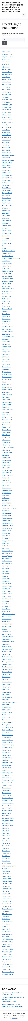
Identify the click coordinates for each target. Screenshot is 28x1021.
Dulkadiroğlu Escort (8, 336)
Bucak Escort (6, 238)
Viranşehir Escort (7, 941)
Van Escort (5, 936)
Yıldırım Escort (6, 959)
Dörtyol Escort (6, 329)
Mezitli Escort (6, 684)
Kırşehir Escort (6, 588)
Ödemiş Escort (6, 725)
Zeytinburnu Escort (8, 972)
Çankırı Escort (6, 266)
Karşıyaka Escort (7, 541)
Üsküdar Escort (6, 931)
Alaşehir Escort (6, 94)
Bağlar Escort (6, 157)
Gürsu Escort (6, 455)
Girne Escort (6, 435)
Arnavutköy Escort (7, 122)
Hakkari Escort (6, 457)
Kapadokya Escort (7, 513)
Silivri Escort (6, 836)
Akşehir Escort (6, 87)
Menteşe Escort (7, 672)
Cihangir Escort (6, 296)
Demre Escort (6, 316)
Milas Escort (6, 689)
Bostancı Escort (7, 233)
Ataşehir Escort (6, 137)
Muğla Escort (6, 694)
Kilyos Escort (6, 578)
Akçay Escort (6, 77)
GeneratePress (14, 1018)
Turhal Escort (6, 911)
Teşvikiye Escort (7, 888)
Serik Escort (5, 815)
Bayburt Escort (6, 185)
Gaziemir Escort (7, 420)
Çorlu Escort (6, 299)
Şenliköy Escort (6, 808)
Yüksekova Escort (7, 964)
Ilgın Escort (5, 480)
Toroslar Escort (6, 899)
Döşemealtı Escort (7, 331)
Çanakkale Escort (7, 256)
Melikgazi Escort (7, 664)
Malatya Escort (6, 644)
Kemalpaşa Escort (7, 563)
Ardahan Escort (7, 120)
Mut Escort (5, 704)
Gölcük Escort (6, 437)
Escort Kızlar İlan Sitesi (9, 1001)
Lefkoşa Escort (6, 631)
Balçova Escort (6, 165)
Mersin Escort (6, 677)
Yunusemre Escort (7, 967)
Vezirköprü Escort (7, 939)
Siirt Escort (5, 828)
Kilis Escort (5, 576)
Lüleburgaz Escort (7, 636)
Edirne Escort (6, 344)
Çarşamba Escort (7, 271)
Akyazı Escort (6, 89)
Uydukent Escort (7, 934)
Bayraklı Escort (6, 188)
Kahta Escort (6, 510)
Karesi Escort (6, 536)
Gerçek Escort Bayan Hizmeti (11, 1004)
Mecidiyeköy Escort (8, 662)
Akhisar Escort (6, 82)
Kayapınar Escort (7, 553)
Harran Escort (6, 465)
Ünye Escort (6, 924)
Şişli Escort (5, 848)
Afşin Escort (5, 59)
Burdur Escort (6, 246)
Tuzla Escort (6, 919)
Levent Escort (6, 634)
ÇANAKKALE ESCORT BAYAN (11, 258)
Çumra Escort (6, 306)
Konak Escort (6, 601)
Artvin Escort (6, 130)
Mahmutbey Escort (8, 641)
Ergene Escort (6, 372)
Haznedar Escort (7, 470)
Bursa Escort (6, 248)
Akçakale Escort (7, 72)
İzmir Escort (5, 498)
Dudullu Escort (6, 334)
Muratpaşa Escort (7, 697)
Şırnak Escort (6, 856)
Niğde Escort (6, 715)
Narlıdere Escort (7, 707)
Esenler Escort (6, 384)
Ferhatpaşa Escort (7, 402)
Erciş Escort (5, 359)
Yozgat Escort (6, 962)
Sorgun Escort (6, 863)
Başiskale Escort (7, 178)
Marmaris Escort (7, 657)
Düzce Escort (6, 339)
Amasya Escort (6, 107)
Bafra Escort (6, 150)
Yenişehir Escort (7, 951)
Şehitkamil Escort (7, 800)
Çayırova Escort (7, 276)
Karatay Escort (6, 533)
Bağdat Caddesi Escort (9, 155)
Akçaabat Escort (7, 69)
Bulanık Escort (6, 243)
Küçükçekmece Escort (8, 614)
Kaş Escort (5, 548)
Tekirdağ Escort (7, 881)
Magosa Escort (6, 639)
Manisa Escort (6, 651)
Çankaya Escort (7, 263)
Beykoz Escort (6, 198)
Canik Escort (6, 261)
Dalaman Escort (7, 309)
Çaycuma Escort (7, 273)
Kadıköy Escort (6, 503)
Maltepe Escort (6, 646)
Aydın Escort (6, 145)
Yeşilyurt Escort (7, 957)
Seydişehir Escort (7, 820)
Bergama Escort (7, 193)
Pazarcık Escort (6, 752)
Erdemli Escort (6, 362)
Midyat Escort (6, 687)
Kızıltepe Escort (7, 594)
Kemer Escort (6, 566)
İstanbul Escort (6, 495)
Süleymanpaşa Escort (8, 866)
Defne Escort (6, 314)
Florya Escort (6, 412)
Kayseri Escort (6, 558)
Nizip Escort (5, 720)
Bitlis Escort (5, 218)
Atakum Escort (6, 135)
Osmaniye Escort (7, 742)
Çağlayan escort (7, 253)
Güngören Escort (7, 452)
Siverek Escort (6, 853)
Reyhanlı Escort (6, 757)
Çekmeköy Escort (7, 278)
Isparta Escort (6, 493)
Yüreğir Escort (6, 969)
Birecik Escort (6, 215)
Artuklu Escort (6, 127)
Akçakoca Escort (7, 74)
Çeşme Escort (6, 283)
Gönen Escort (6, 440)
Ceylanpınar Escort (8, 288)
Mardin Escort (6, 654)
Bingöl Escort (6, 213)
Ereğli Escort (6, 364)
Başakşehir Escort (7, 175)
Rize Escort (5, 760)
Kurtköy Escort (6, 621)
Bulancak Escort (7, 241)
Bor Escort (5, 228)
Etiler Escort (5, 392)
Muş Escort (5, 699)
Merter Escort (6, 679)
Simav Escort (6, 841)
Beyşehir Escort (7, 205)
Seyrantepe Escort (7, 825)
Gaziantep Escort (7, 417)
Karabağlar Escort (7, 518)
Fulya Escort (6, 415)
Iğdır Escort (5, 478)
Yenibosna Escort (7, 949)
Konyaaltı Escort (7, 606)
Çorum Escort (6, 301)
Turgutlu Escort (6, 906)
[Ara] (4, 43)
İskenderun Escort (7, 490)
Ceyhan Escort (6, 286)
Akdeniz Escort (6, 79)
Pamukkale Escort (7, 747)
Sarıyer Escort (6, 793)
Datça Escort (6, 311)
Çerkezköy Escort (7, 281)
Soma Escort (6, 861)
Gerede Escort (6, 430)
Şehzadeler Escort (7, 803)
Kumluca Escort (6, 616)
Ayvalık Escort (6, 147)
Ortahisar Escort (7, 737)
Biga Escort (5, 208)
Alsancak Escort (7, 99)
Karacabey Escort (7, 523)
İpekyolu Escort (6, 488)
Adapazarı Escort (7, 54)
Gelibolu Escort (6, 425)
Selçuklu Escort (6, 805)
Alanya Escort (6, 92)
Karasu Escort (6, 530)
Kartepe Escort (6, 546)
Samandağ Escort (7, 772)
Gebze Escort (6, 422)
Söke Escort (5, 858)
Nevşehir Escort (7, 712)
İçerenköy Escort (7, 475)
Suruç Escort (6, 868)
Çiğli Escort (5, 294)
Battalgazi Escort (7, 183)
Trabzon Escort (6, 901)
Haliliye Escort (6, 460)
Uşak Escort (5, 929)
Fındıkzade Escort (7, 409)
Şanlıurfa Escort (7, 783)
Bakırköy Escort (6, 162)
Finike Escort (6, 407)
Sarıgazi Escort (6, 790)
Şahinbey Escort (7, 765)
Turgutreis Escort (7, 909)
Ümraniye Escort (7, 921)
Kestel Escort (6, 573)
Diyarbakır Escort (7, 326)
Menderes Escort (7, 667)
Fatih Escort (5, 397)
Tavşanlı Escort (6, 878)
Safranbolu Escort (7, 762)
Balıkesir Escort (6, 167)
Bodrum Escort (6, 220)
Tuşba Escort (6, 916)
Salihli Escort (6, 770)
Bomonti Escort (6, 225)
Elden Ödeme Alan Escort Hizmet (12, 1006)
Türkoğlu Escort (7, 914)
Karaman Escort (7, 528)
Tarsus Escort (6, 873)
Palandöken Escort (8, 745)
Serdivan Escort (7, 810)
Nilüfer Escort (6, 717)
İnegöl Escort (6, 485)
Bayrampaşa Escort (8, 190)
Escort (4, 382)
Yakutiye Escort (6, 944)
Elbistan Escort (6, 354)
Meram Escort (6, 674)
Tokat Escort (6, 894)
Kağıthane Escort (7, 505)
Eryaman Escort (7, 374)
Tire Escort (5, 891)
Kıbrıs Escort (6, 581)
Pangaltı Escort (6, 750)
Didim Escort (6, 324)
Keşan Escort (6, 571)
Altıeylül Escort (6, 102)
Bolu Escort (5, 223)
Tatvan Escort (6, 876)
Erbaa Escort (6, 357)
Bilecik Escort (6, 210)
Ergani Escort (6, 369)
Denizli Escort (6, 319)
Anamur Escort (6, 109)
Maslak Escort (6, 659)
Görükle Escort (6, 442)
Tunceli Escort (6, 904)
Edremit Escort (6, 346)
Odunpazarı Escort (7, 727)
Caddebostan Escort (8, 251)
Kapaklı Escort (6, 515)
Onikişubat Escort (7, 730)
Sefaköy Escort (6, 795)
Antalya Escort (6, 117)
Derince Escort (6, 321)
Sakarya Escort (6, 767)
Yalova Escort (6, 946)
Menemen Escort (7, 669)
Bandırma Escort (7, 170)
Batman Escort (6, 180)
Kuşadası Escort (7, 624)
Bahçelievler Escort (8, 160)
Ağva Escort (5, 67)
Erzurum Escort (6, 379)
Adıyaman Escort (7, 57)
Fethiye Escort (6, 404)
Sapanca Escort (7, 785)
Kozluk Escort (6, 611)
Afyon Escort (6, 62)
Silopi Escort (6, 838)
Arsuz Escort (6, 125)
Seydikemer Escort (8, 818)
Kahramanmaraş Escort (9, 508)
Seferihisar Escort (7, 798)
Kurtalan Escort (6, 619)
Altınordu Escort (7, 104)
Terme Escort (6, 886)
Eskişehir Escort (7, 389)
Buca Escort (5, 236)
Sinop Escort (6, 843)
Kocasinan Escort (7, 599)
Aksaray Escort (6, 84)
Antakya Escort (6, 115)
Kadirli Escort (6, 500)
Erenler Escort (6, 367)
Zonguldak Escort (7, 974)
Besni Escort (6, 195)
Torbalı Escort (6, 896)
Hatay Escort (6, 467)
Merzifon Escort (7, 682)
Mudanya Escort (7, 692)
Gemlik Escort (6, 427)
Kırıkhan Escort (6, 583)
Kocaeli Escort (6, 596)
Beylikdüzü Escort (7, 200)
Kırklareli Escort (7, 586)
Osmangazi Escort (7, 740)
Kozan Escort (6, 609)
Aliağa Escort (6, 97)
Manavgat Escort (7, 649)
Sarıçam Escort (6, 788)
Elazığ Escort (6, 351)
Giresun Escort (6, 432)
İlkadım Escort (6, 483)
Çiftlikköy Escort (7, 291)
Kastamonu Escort (7, 551)
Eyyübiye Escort (7, 394)
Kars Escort (5, 538)
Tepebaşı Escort (7, 883)
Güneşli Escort (6, 450)
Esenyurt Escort (7, 387)
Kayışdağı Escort (7, 556)
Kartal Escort (6, 543)
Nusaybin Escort (7, 722)
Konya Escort (6, 604)
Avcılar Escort (6, 140)
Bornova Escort (6, 230)
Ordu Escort (5, 732)
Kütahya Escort (6, 626)
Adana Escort (6, 51)
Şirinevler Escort (7, 846)
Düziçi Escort (6, 341)
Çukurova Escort (7, 304)
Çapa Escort (6, 268)
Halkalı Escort (6, 462)
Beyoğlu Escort (6, 203)
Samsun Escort (6, 778)
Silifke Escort (6, 833)
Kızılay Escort (6, 591)
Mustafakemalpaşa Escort (10, 702)
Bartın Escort (6, 173)
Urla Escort (5, 926)
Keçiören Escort (7, 561)
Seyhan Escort (6, 823)
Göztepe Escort (6, 445)
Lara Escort (5, 629)
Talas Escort (6, 871)
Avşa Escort (5, 142)
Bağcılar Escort (6, 152)
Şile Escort (5, 830)
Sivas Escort (6, 851)
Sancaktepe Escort (8, 780)
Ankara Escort (6, 112)
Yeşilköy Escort (6, 954)
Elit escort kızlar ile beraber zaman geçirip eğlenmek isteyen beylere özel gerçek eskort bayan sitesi (12, 7)
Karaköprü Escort (7, 525)
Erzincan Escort (6, 377)
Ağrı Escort (5, 64)
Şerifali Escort (6, 813)
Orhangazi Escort (7, 735)
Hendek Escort (6, 473)
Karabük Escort (6, 520)
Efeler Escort (6, 349)
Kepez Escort (6, 568)
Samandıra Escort (7, 775)
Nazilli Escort (6, 709)
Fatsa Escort (6, 399)
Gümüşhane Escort (8, 447)
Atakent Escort (6, 132)
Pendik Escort (6, 755)
